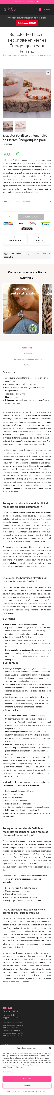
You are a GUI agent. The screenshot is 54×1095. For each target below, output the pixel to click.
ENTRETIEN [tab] (27, 354)
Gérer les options (8, 1072)
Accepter (27, 1079)
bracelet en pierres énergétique (37, 476)
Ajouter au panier (31, 217)
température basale (28, 469)
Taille (7, 202)
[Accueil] (3, 55)
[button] (50, 1048)
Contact (44, 1091)
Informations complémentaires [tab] (27, 359)
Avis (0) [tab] (27, 365)
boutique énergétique (12, 931)
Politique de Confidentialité (31, 1091)
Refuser (27, 1086)
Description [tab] (27, 348)
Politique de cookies (14, 1091)
